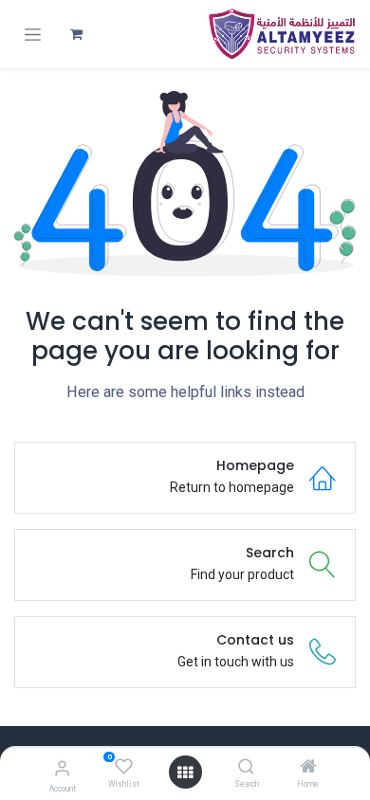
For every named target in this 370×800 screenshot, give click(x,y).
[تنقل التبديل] (32, 34)
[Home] (308, 767)
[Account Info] (62, 768)
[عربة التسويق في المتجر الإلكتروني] (76, 34)
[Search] (246, 767)
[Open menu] (185, 772)
